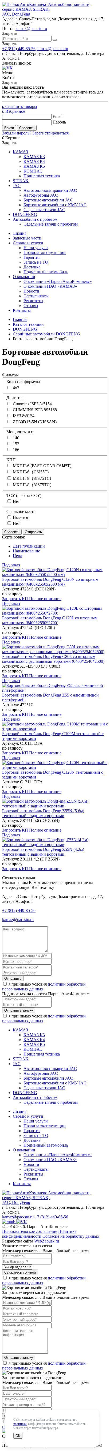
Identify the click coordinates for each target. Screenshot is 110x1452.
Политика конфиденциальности (39, 1233)
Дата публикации (29, 546)
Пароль (59, 122)
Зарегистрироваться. (51, 133)
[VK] (7, 68)
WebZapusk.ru (46, 1241)
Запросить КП (15, 598)
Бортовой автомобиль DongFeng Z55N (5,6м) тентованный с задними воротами (43, 813)
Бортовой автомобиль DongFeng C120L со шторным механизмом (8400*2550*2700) (49, 620)
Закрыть (9, 44)
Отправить (33, 532)
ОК (17, 1436)
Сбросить (26, 128)
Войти (9, 128)
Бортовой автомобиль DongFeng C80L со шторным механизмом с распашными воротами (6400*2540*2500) (53, 659)
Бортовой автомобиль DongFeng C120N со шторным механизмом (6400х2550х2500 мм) (50, 581)
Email (57, 116)
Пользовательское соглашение (29, 1231)
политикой (20, 1424)
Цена (17, 555)
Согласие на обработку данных (70, 1236)
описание (45, 598)
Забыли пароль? (16, 133)
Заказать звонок (16, 63)
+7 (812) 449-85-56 (19, 48)
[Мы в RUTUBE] (9, 1221)
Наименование (26, 551)
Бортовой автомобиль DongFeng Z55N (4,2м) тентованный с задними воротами (43, 851)
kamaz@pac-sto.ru (31, 28)
